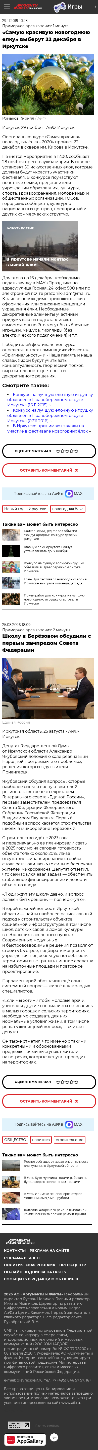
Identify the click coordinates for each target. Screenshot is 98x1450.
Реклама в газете (22, 1258)
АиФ (41, 118)
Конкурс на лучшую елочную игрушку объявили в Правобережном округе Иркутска (54, 567)
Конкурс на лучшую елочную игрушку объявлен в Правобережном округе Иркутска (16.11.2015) (50, 400)
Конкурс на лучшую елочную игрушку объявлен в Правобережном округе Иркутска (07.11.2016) (50, 415)
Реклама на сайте (49, 1250)
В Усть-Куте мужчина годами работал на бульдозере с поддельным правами (55, 1180)
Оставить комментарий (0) (49, 470)
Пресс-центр (72, 1265)
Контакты (15, 1250)
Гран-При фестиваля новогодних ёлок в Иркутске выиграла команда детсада (55, 581)
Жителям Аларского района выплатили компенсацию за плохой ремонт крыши (55, 1212)
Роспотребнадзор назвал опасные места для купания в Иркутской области (56, 1164)
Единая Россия (16, 722)
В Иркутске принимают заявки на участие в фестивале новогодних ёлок (47, 428)
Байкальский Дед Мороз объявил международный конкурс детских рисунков (50, 535)
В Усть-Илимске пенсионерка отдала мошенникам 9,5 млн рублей (53, 1196)
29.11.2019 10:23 (15, 20)
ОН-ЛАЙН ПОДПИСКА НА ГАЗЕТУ (35, 1272)
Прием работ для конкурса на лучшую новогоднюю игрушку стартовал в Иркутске (54, 599)
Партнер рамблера (47, 1425)
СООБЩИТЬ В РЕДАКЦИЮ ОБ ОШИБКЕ (41, 1279)
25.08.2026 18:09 (16, 624)
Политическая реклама (29, 1265)
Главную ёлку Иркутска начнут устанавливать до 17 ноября (48, 549)
